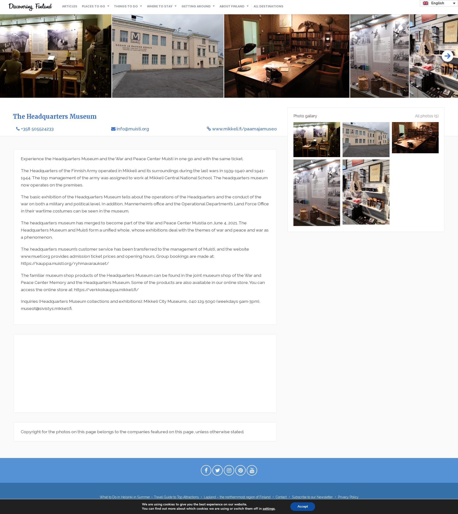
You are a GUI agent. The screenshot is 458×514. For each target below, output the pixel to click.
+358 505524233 (37, 128)
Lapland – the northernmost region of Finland (237, 497)
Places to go (93, 6)
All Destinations (268, 6)
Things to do (126, 6)
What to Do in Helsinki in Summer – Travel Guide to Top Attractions (149, 497)
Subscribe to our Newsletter (312, 497)
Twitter (217, 472)
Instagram (229, 472)
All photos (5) (427, 116)
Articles (69, 6)
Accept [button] (302, 506)
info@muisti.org (133, 128)
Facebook (206, 472)
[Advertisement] (145, 373)
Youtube (252, 472)
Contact (281, 497)
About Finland (232, 6)
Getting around (196, 6)
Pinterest (240, 472)
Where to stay (159, 6)
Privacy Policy (348, 497)
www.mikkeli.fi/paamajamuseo (244, 128)
